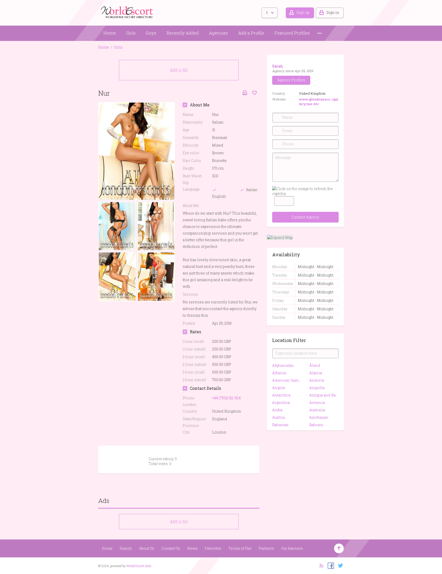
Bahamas (280, 424)
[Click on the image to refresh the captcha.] (305, 191)
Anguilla (316, 387)
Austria (278, 417)
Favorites (213, 548)
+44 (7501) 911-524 (226, 397)
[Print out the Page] (245, 93)
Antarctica (281, 395)
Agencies (218, 33)
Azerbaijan (318, 417)
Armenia (317, 402)
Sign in (332, 12)
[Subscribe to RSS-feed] (319, 565)
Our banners (292, 548)
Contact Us (170, 548)
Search (126, 548)
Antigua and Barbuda (324, 395)
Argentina (281, 402)
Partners (266, 548)
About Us (146, 548)
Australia (317, 409)
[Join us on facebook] (329, 565)
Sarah (277, 66)
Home (109, 33)
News (192, 548)
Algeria (315, 372)
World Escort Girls (138, 566)
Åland (314, 365)
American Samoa (287, 380)
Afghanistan (283, 365)
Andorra (316, 380)
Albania (279, 372)
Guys (151, 33)
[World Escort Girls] (127, 11)
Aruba (277, 409)
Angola (278, 387)
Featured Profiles (292, 33)
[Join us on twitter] (339, 565)
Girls (131, 33)
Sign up (303, 12)
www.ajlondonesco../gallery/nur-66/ (318, 101)
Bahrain (316, 424)
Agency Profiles (291, 80)
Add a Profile (251, 33)
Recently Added (183, 33)
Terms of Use (239, 548)
